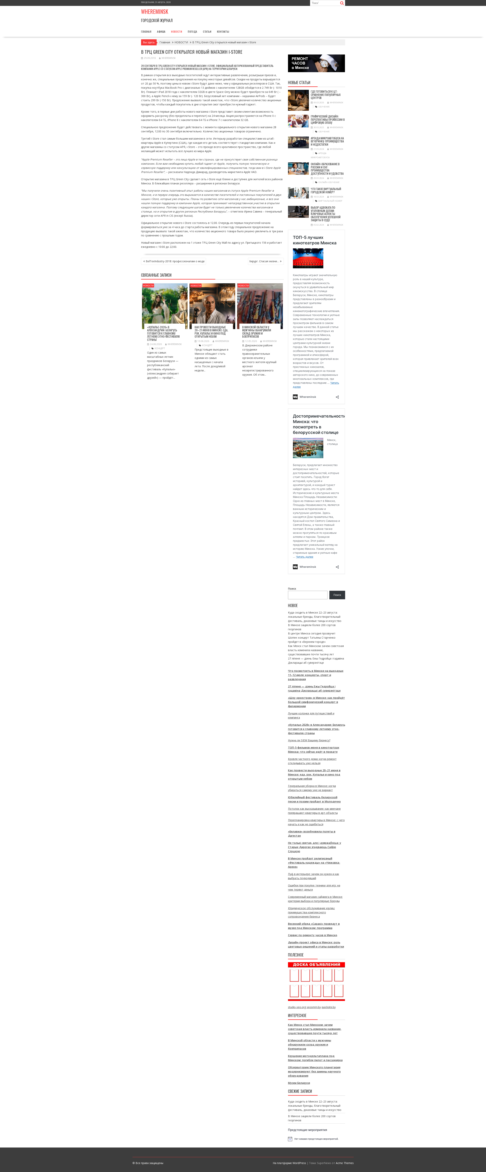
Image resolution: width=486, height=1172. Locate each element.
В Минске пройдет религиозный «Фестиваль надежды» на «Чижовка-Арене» (314, 863)
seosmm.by (314, 1007)
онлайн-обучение (328, 182)
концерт (160, 348)
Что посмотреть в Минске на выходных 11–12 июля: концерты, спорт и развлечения (315, 675)
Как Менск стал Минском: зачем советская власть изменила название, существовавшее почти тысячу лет (316, 650)
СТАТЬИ (207, 31)
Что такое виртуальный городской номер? (326, 190)
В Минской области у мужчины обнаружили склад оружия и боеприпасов (256, 332)
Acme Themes (345, 1163)
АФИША (161, 31)
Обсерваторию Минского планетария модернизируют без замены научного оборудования (314, 1071)
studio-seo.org (297, 1007)
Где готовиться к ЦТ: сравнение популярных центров (326, 94)
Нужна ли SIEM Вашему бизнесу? (309, 740)
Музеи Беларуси (299, 1083)
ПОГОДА (192, 31)
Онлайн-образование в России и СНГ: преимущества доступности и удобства (327, 168)
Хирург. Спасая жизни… (264, 261)
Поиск (292, 588)
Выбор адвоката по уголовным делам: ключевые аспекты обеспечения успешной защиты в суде (326, 213)
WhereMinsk (169, 58)
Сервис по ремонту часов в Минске (312, 935)
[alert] (316, 1139)
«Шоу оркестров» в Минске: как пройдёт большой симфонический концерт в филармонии (316, 702)
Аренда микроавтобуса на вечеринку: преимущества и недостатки (327, 141)
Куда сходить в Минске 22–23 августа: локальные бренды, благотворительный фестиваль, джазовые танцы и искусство (314, 617)
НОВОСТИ (176, 31)
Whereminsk (154, 11)
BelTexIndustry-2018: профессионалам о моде (175, 261)
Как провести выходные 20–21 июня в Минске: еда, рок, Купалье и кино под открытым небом (211, 332)
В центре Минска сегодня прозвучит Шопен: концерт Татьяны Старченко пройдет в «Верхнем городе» (311, 638)
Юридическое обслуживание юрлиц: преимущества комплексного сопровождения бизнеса (311, 912)
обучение (324, 106)
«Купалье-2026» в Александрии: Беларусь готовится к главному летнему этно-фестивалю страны (163, 333)
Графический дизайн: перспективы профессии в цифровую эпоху (328, 119)
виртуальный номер (330, 200)
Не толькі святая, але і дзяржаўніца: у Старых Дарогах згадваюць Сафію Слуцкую (314, 847)
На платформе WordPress (289, 1163)
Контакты (223, 31)
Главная (146, 31)
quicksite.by (329, 1007)
